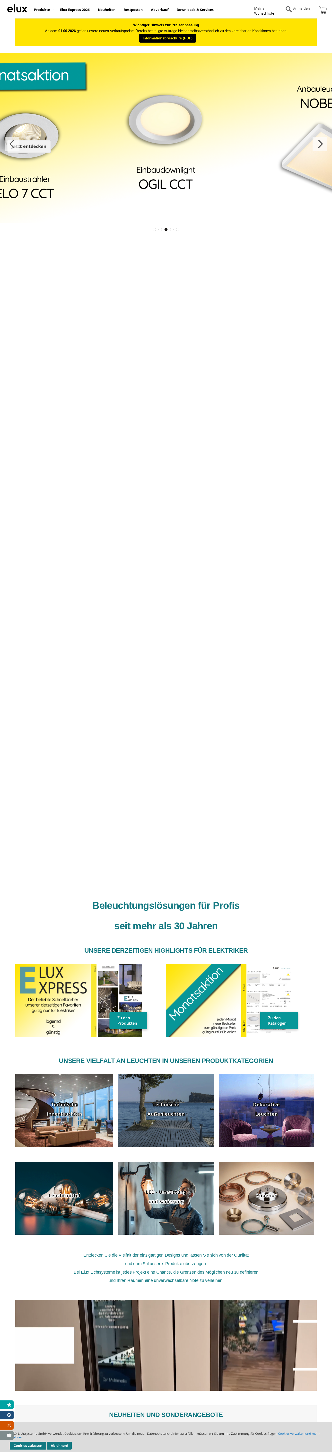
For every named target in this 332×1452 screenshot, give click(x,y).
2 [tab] (160, 229)
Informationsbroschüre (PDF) (167, 38)
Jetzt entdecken (29, 146)
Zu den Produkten (127, 1020)
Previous (12, 144)
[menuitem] (43, 9)
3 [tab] (166, 229)
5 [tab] (177, 229)
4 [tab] (172, 229)
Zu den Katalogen (277, 1020)
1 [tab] (154, 229)
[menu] (142, 9)
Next (320, 144)
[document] (166, 1437)
